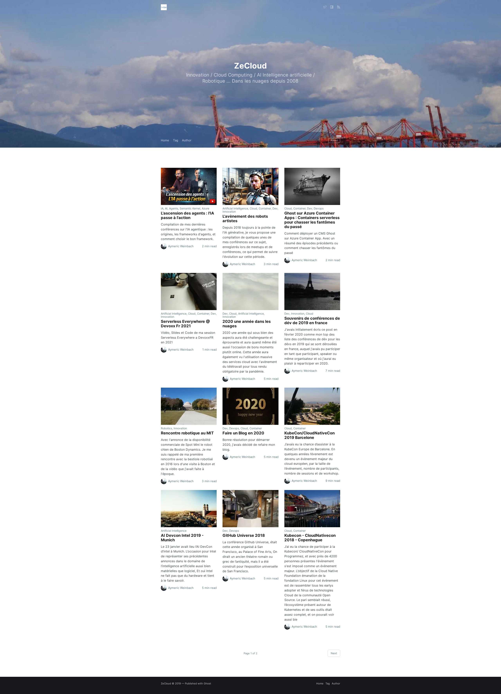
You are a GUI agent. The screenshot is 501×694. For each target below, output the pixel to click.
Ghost (207, 683)
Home (165, 140)
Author (186, 140)
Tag (175, 140)
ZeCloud (166, 683)
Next (334, 653)
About (334, 140)
